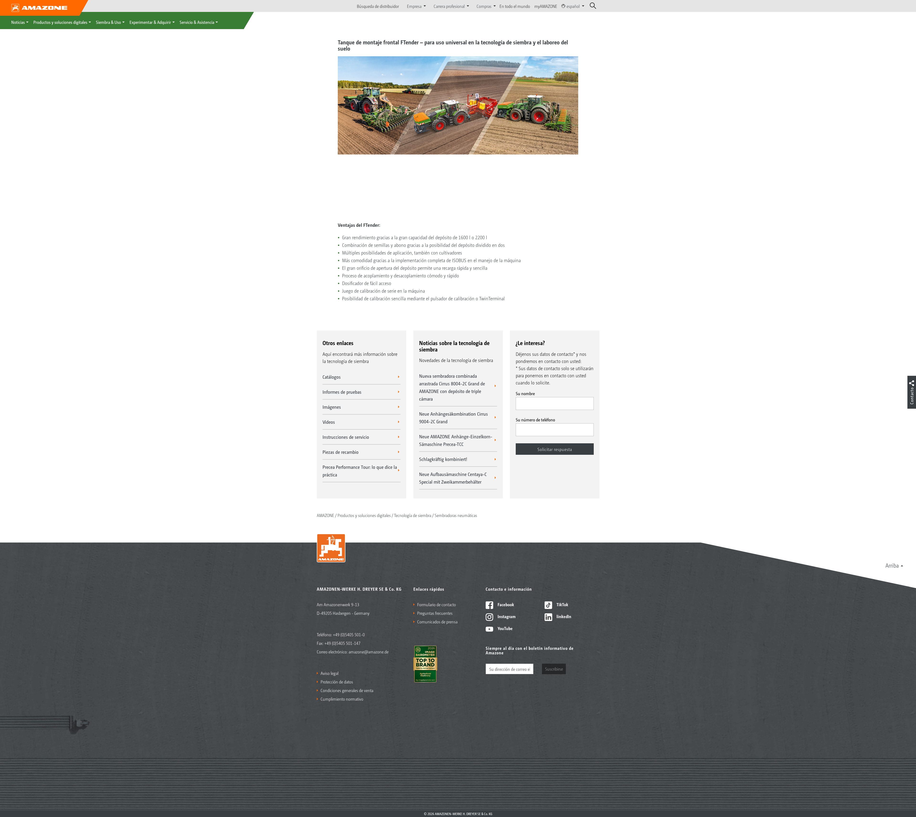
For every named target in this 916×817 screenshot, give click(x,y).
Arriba (892, 565)
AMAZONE (325, 515)
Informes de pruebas (342, 391)
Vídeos (329, 421)
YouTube (505, 628)
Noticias (18, 22)
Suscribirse (554, 669)
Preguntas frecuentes (435, 613)
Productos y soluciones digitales (60, 22)
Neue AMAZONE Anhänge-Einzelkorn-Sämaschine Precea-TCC (455, 440)
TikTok (562, 604)
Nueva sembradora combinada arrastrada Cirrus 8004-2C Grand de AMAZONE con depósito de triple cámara (452, 387)
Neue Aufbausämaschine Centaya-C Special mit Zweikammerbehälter (453, 478)
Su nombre (525, 393)
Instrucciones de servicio (346, 436)
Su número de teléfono (535, 419)
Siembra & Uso (108, 22)
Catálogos (332, 376)
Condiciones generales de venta (347, 690)
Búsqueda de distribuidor (378, 6)
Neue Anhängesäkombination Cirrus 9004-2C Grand (453, 417)
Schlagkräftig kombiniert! (443, 459)
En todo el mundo (515, 6)
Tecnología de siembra (412, 515)
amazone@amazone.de (369, 651)
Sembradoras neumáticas (456, 515)
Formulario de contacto (436, 604)
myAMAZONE (545, 6)
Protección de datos (337, 681)
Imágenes (332, 406)
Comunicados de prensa (437, 621)
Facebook (505, 604)
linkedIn (563, 616)
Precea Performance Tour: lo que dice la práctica (360, 471)
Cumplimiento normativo (342, 699)
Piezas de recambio (341, 452)
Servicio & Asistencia (197, 22)
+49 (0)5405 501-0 (349, 634)
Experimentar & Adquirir (150, 22)
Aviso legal (329, 673)
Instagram (506, 616)
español (573, 6)
